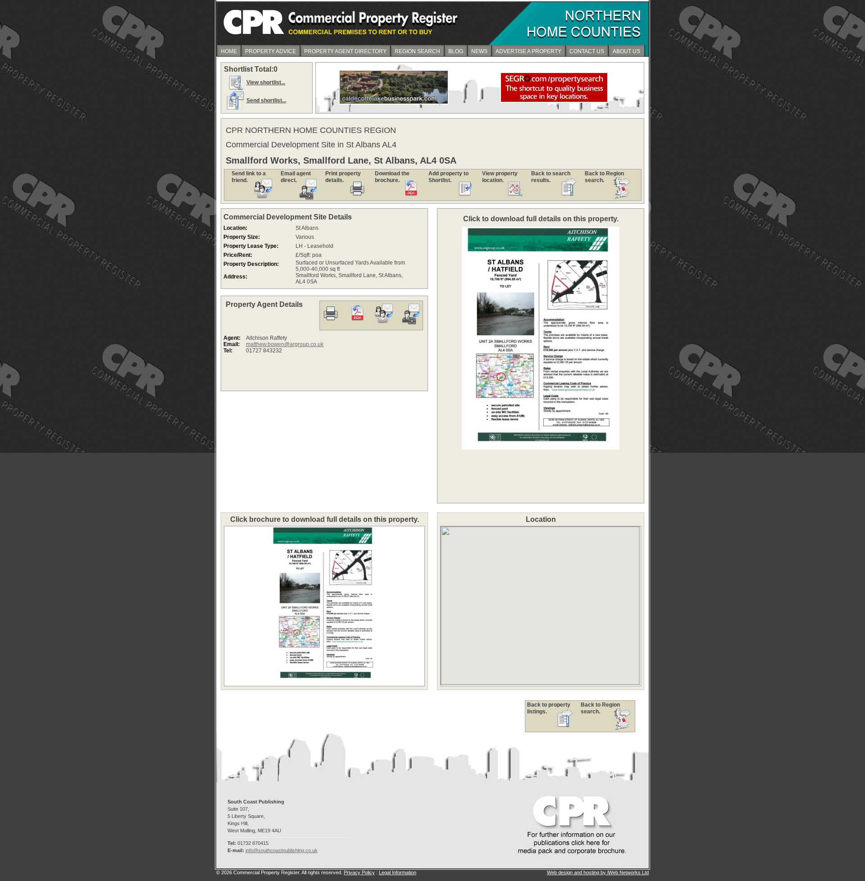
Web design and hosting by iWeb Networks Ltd (598, 872)
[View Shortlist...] (235, 90)
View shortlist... (265, 82)
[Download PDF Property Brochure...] (357, 323)
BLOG (455, 51)
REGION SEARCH (417, 51)
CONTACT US (586, 51)
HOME (229, 51)
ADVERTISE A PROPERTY (528, 51)
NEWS (479, 51)
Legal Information (397, 872)
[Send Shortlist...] (235, 108)
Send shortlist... (266, 100)
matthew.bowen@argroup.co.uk (284, 344)
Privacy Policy (359, 872)
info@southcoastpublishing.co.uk (282, 850)
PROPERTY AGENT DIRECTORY (345, 51)
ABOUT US (626, 51)
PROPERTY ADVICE (270, 51)
